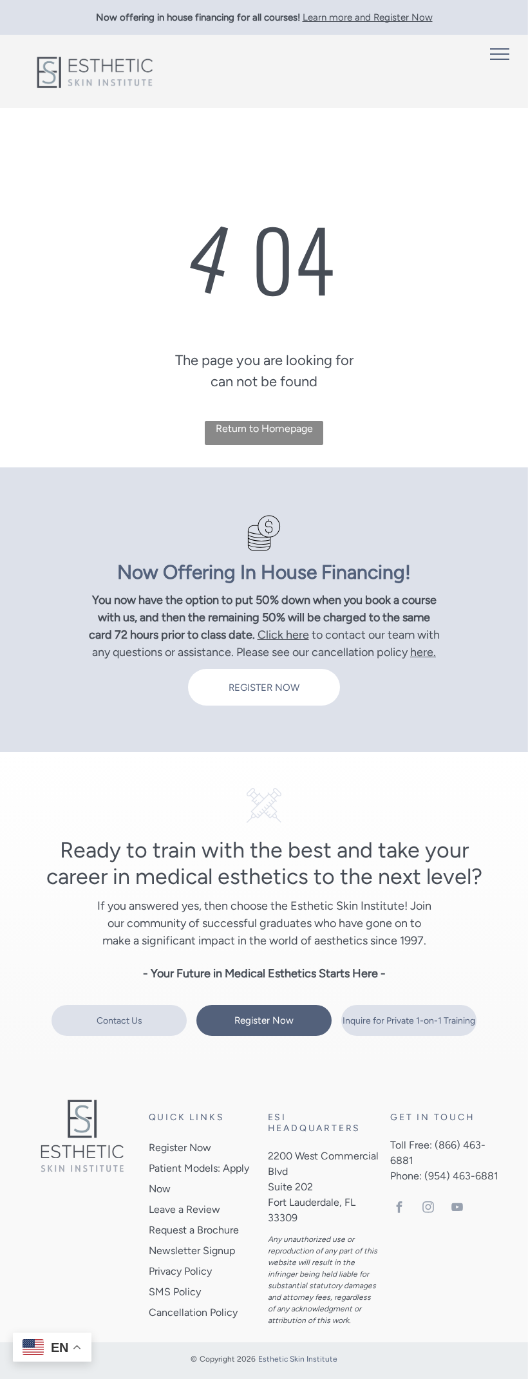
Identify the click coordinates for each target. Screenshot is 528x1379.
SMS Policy (175, 1292)
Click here (283, 635)
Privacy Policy (180, 1271)
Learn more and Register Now (368, 17)
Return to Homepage (264, 428)
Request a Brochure (194, 1230)
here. (423, 652)
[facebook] (399, 1208)
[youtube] (457, 1208)
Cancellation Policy (193, 1312)
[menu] (499, 54)
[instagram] (428, 1208)
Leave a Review (184, 1209)
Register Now (180, 1147)
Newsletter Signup (192, 1250)
